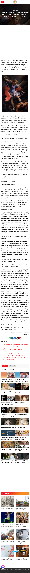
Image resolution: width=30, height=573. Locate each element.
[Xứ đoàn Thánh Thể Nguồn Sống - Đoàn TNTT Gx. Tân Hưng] (15, 2)
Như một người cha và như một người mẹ (13, 353)
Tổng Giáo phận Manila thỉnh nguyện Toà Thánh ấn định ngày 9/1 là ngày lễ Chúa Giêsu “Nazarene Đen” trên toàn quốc (15, 350)
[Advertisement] (15, 44)
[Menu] (2, 2)
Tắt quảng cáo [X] (15, 551)
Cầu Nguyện (15, 10)
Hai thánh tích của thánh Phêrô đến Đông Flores (15, 355)
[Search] (28, 1)
